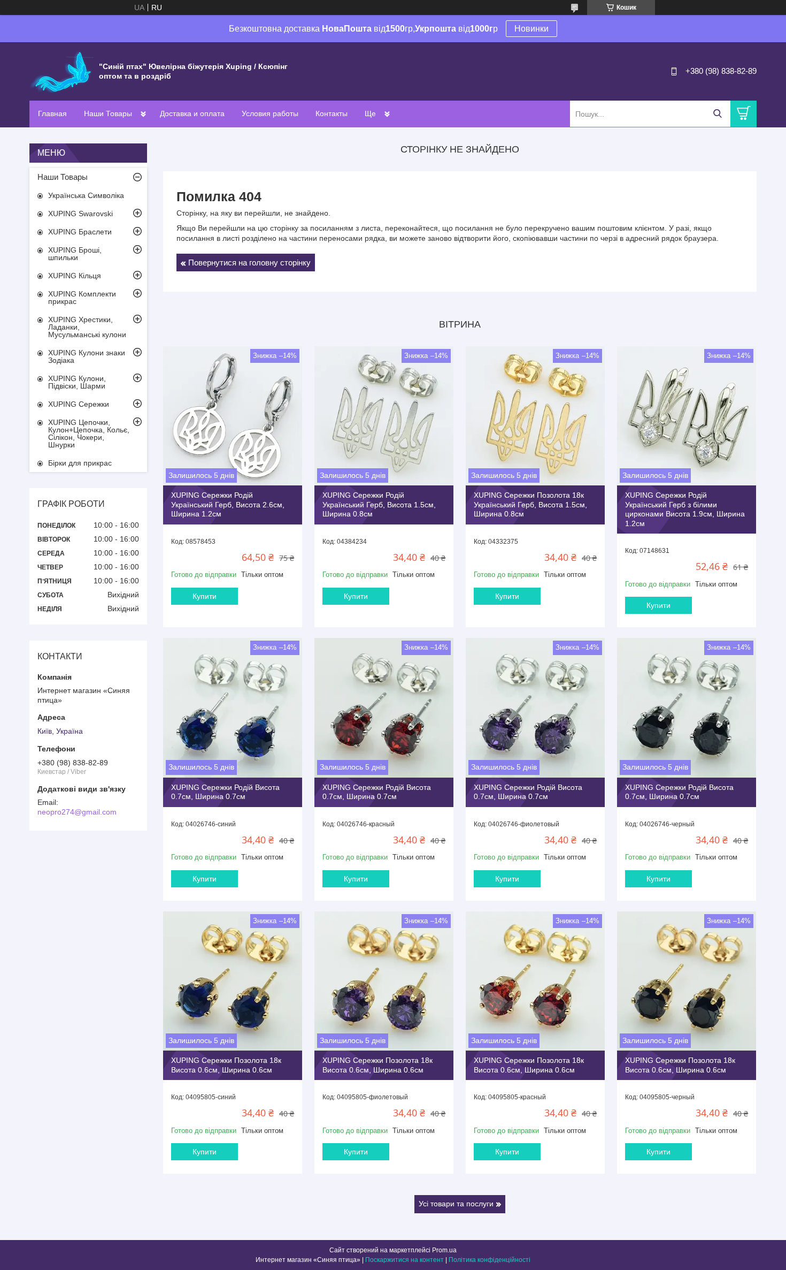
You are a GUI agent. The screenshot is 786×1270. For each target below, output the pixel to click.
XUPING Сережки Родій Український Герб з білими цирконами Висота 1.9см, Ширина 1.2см (685, 509)
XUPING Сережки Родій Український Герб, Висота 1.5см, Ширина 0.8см (379, 504)
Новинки (531, 28)
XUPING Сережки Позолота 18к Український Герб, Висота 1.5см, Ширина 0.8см (530, 504)
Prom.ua (444, 1250)
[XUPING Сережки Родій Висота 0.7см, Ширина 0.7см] (232, 707)
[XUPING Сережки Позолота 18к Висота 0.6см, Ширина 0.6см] (232, 981)
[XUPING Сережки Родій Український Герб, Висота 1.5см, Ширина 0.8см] (383, 415)
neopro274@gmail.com (77, 812)
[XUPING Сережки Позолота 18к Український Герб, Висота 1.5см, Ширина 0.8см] (535, 415)
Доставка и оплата (192, 113)
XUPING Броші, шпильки (75, 254)
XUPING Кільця (74, 275)
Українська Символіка (86, 195)
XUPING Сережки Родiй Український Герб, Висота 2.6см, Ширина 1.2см (227, 504)
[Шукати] (717, 114)
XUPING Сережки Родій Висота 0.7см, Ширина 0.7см (225, 792)
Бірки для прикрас (80, 463)
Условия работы (270, 113)
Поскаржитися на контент (404, 1260)
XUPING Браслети (80, 231)
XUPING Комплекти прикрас (82, 298)
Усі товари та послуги (456, 1203)
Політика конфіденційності (489, 1260)
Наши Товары (108, 113)
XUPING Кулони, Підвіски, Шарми (77, 382)
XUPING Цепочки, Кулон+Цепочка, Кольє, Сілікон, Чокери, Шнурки (88, 433)
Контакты (331, 113)
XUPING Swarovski (80, 213)
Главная (52, 113)
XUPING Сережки (78, 404)
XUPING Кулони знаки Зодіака (86, 356)
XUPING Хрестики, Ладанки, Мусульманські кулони (87, 327)
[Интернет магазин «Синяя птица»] (61, 70)
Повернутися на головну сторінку (249, 262)
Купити (204, 596)
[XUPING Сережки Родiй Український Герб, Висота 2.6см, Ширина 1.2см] (232, 415)
